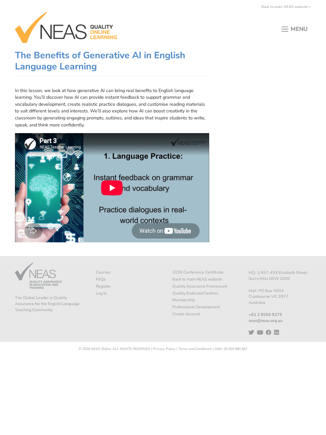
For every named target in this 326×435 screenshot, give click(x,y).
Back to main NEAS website (197, 279)
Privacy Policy (164, 348)
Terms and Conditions (195, 348)
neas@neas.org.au (265, 320)
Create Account (186, 314)
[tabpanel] (112, 164)
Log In (101, 293)
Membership (183, 300)
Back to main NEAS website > (286, 6)
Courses (103, 272)
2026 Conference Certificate (197, 272)
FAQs (101, 279)
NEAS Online (101, 348)
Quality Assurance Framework (199, 286)
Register (103, 286)
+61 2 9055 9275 (265, 314)
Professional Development (196, 307)
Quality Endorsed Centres (195, 293)
